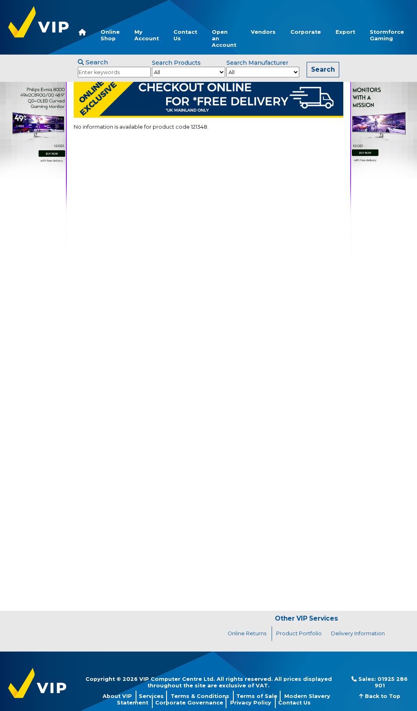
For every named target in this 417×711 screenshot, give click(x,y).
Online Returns (247, 633)
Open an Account (224, 38)
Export (345, 32)
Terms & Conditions (200, 696)
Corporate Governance (189, 703)
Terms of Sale (256, 696)
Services (151, 696)
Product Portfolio (299, 633)
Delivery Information (358, 633)
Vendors (263, 32)
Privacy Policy (250, 703)
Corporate (305, 32)
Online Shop (110, 35)
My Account (146, 35)
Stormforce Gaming (387, 35)
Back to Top (381, 696)
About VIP (117, 696)
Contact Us (185, 35)
